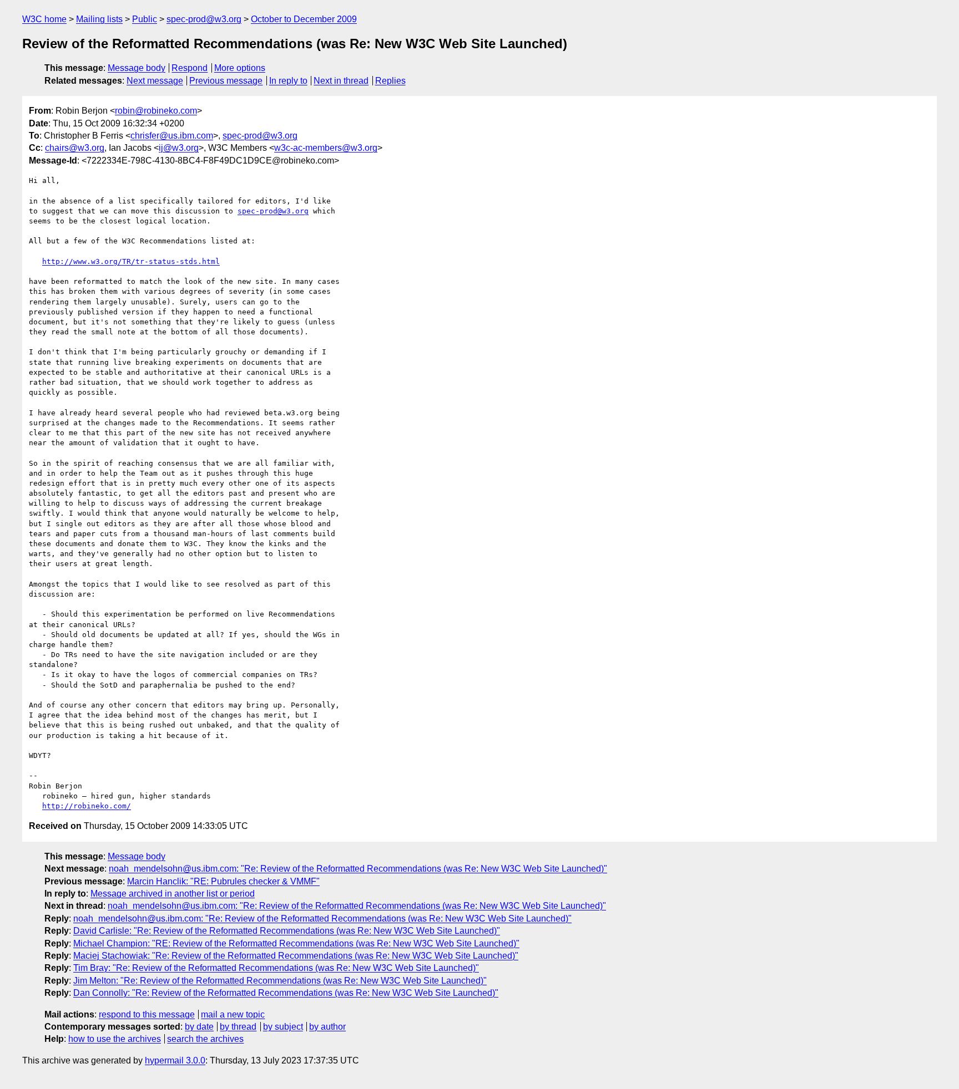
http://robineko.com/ (86, 806)
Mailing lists (99, 19)
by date (199, 1026)
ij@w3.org (179, 147)
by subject (283, 1026)
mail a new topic (233, 1014)
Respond (189, 68)
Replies (390, 80)
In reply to (288, 80)
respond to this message (147, 1014)
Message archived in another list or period (172, 893)
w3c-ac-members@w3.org (325, 147)
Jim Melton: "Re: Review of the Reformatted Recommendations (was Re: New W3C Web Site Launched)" (280, 980)
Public (144, 19)
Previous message (226, 80)
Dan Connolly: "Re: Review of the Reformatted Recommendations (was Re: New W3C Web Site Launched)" (285, 993)
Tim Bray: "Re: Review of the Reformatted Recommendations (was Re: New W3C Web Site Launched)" (276, 968)
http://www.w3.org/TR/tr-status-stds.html (131, 261)
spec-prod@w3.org (203, 19)
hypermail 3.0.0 (175, 1060)
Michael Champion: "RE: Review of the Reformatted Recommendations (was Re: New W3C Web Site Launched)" (296, 943)
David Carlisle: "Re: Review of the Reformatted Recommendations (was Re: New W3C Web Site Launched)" (286, 930)
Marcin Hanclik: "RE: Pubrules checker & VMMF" (223, 881)
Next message (155, 80)
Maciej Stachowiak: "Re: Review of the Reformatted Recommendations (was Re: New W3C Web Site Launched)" (295, 955)
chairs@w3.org (74, 147)
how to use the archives (114, 1039)
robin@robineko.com (156, 110)
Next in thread (341, 80)
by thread (238, 1026)
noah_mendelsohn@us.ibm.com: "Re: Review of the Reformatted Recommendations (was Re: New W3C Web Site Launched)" (358, 868)
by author (327, 1026)
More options (239, 68)
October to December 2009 (304, 19)
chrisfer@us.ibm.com (171, 135)
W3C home (44, 19)
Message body (136, 68)
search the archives (205, 1039)
